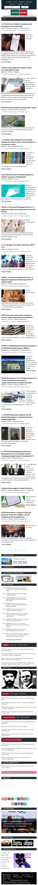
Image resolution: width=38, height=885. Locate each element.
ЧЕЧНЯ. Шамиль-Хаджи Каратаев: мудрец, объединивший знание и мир (17, 712)
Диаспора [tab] (13, 645)
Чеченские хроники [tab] (9, 717)
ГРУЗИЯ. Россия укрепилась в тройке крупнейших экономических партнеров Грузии (17, 589)
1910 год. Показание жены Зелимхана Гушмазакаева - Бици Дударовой (17, 722)
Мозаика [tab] (5, 694)
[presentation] (34, 677)
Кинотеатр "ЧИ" (5, 862)
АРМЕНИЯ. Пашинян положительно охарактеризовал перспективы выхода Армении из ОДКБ (16, 605)
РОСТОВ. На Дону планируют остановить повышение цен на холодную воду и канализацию (17, 615)
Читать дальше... (6, 62)
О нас (15, 2)
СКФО (9, 146)
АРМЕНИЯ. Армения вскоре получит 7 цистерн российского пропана (16, 609)
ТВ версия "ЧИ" (5, 853)
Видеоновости (26, 350)
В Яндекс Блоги (17, 877)
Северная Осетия (17, 146)
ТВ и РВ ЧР (4, 866)
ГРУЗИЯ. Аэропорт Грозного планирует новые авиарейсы (16, 594)
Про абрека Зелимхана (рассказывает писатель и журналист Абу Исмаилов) (18, 730)
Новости (4, 72)
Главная (9, 2)
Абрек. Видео (5, 859)
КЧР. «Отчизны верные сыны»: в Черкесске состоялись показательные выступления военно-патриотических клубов (17, 635)
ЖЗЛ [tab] (18, 717)
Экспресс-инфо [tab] (22, 645)
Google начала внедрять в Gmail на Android (16, 488)
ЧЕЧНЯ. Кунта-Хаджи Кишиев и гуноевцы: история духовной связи (17, 698)
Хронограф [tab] (23, 694)
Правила (21, 2)
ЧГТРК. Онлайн (5, 868)
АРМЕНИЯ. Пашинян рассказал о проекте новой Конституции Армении (17, 619)
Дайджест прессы (19, 490)
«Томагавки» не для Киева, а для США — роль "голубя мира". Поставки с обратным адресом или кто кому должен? (17, 663)
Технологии (30, 490)
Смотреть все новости (14, 640)
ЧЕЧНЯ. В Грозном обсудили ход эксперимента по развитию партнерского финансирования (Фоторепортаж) (17, 824)
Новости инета (24, 28)
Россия (16, 179)
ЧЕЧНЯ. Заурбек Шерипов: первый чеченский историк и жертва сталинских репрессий (18, 707)
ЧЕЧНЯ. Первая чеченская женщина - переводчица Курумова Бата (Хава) (18, 703)
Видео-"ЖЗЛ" (4, 855)
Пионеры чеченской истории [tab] (12, 740)
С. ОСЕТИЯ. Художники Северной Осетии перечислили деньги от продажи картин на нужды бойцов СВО (16, 417)
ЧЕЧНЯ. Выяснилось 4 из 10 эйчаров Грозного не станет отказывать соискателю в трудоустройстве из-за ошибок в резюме (18, 380)
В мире (10, 179)
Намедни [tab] (6, 645)
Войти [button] (26, 4)
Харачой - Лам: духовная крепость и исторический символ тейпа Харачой (17, 734)
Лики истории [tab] (24, 717)
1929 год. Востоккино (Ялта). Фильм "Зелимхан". (14, 726)
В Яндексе (16, 875)
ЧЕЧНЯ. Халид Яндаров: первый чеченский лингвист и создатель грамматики (16, 758)
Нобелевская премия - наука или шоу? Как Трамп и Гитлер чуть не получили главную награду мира (18, 654)
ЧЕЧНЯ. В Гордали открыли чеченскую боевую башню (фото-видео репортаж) (17, 649)
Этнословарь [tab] (14, 694)
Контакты (12, 4)
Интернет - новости (13, 28)
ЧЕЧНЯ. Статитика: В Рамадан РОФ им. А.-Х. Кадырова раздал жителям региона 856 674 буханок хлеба (17, 280)
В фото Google (25, 875)
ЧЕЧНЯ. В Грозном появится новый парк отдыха (18, 107)
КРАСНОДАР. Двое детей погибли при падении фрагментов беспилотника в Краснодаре (16, 599)
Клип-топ (3, 864)
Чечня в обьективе (6, 857)
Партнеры (29, 2)
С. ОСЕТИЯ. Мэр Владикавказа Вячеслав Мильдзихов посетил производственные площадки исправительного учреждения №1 (17, 454)
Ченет (3, 28)
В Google (8, 875)
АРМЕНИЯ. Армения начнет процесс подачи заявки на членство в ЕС (16, 629)
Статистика (6, 878)
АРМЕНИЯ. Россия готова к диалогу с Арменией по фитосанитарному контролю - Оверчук (18, 625)
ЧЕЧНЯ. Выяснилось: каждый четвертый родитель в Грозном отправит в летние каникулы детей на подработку (16, 515)
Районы (16, 72)
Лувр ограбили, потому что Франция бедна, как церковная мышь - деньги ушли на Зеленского (17, 658)
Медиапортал (5, 350)
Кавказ (3, 146)
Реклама (19, 4)
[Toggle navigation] (4, 19)
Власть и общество (20, 109)
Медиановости (16, 350)
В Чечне (10, 72)
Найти (25, 7)
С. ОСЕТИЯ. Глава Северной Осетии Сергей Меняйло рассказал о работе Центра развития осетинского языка (18, 142)
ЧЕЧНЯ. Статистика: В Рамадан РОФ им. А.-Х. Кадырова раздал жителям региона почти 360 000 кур (18, 209)
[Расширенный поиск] (30, 7)
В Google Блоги (28, 877)
